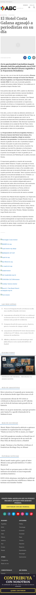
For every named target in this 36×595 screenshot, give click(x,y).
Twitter (13, 514)
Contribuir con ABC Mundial (18, 507)
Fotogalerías (4, 560)
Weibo (31, 514)
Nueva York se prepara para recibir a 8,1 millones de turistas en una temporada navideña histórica (16, 471)
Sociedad (12, 15)
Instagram (22, 514)
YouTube (18, 514)
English (32, 5)
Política (21, 524)
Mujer (20, 537)
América (3, 540)
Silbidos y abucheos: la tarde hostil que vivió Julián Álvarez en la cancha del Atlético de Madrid (18, 342)
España (3, 530)
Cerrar (34, 576)
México (3, 537)
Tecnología (22, 527)
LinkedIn (27, 514)
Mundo (3, 550)
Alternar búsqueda (34, 7)
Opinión (3, 573)
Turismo (21, 540)
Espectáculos (22, 550)
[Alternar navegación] (29, 7)
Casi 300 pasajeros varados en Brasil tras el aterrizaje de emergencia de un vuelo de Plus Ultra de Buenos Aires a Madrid (18, 438)
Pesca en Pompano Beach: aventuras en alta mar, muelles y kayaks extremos (19, 310)
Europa (3, 547)
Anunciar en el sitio (24, 573)
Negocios (21, 547)
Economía (21, 530)
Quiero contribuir (18, 591)
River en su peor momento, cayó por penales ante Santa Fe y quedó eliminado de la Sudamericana (18, 412)
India (2, 534)
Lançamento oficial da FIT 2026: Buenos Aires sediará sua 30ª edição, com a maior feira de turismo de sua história (19, 333)
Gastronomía (22, 557)
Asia (2, 544)
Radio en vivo (5, 563)
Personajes (22, 553)
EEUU (2, 527)
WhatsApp (4, 514)
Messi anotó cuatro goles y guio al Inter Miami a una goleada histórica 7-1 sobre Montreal (16, 463)
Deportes (21, 544)
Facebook (9, 514)
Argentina (4, 15)
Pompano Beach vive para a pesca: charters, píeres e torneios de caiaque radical (19, 325)
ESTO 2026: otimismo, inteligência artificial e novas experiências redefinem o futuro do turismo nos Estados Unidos (18, 480)
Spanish (25, 5)
